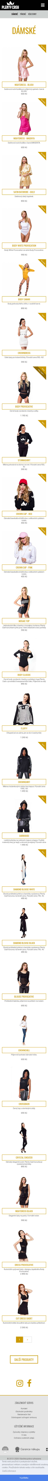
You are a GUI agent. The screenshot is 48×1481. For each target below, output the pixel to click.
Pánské (23, 14)
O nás (24, 1435)
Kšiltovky (32, 14)
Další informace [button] (9, 1471)
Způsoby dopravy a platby (24, 1432)
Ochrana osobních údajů (24, 1438)
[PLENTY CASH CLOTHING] (11, 5)
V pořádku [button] (24, 1478)
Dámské (15, 14)
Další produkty (24, 1359)
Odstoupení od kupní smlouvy (24, 1417)
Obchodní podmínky (24, 1411)
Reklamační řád (24, 1414)
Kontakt (24, 1408)
